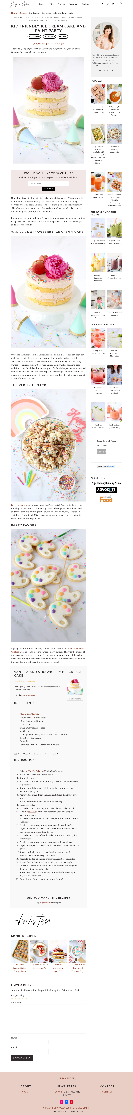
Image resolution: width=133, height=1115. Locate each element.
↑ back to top (67, 1078)
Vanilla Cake (34, 771)
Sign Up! (57, 1092)
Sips (52, 4)
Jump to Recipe (41, 43)
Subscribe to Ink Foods (106, 441)
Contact (107, 1092)
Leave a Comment (60, 20)
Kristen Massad (29, 695)
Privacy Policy (51, 1108)
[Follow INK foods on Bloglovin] (106, 467)
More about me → (106, 70)
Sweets (61, 4)
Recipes (85, 4)
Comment (17, 1002)
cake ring (32, 812)
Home (14, 13)
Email (14, 1047)
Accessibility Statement (76, 1108)
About (26, 1092)
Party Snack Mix (19, 505)
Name (14, 1038)
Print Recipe (57, 43)
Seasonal (73, 4)
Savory (42, 4)
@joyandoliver (44, 903)
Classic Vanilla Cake (29, 714)
